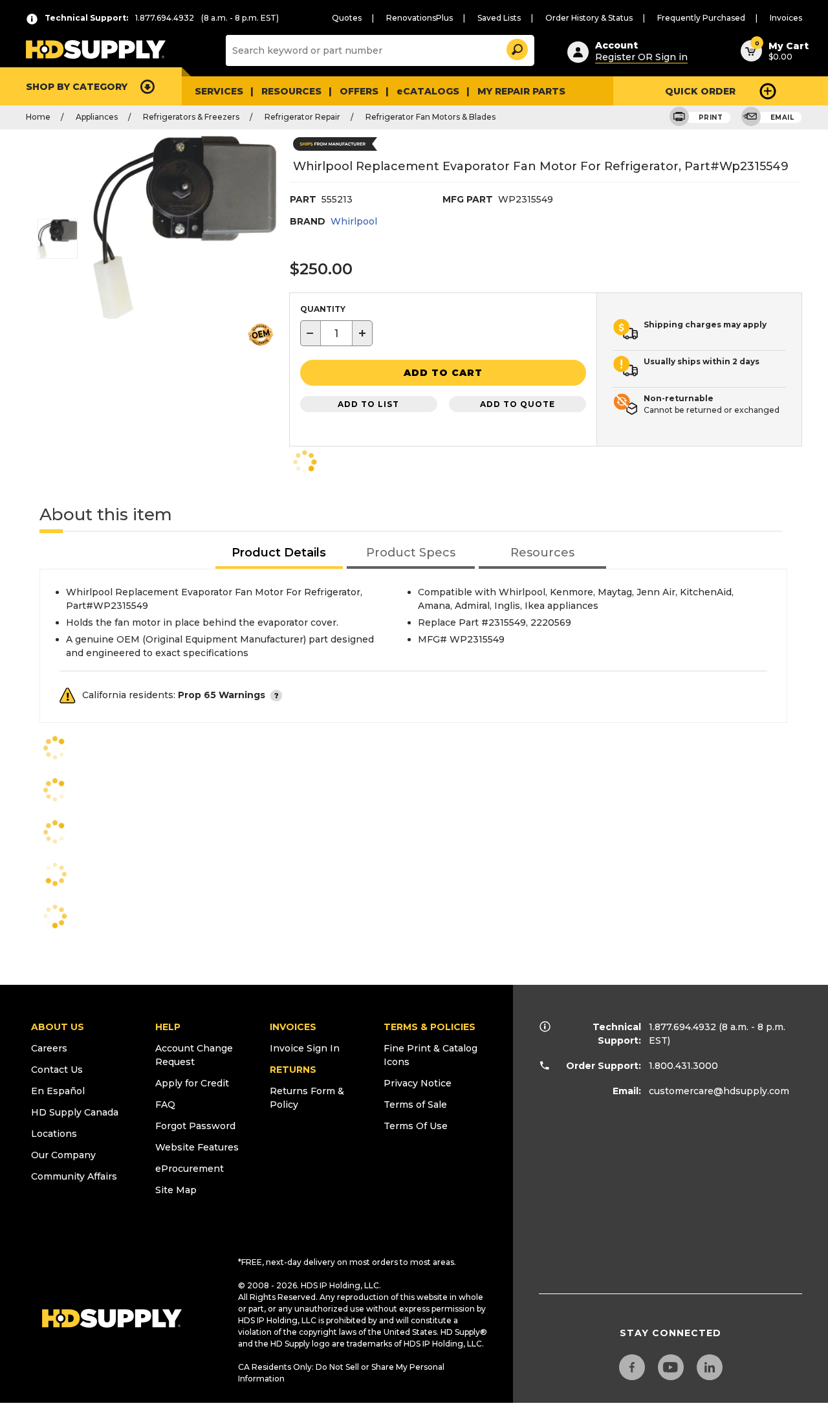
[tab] (279, 553)
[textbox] (336, 333)
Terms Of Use (416, 1126)
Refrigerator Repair (302, 117)
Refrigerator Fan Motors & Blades (430, 117)
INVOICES (293, 1027)
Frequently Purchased (701, 18)
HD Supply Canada (74, 1112)
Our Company (63, 1155)
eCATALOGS (428, 91)
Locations (54, 1133)
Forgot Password (195, 1126)
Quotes (347, 18)
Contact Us (57, 1069)
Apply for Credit (192, 1083)
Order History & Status (589, 18)
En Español (58, 1091)
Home (38, 117)
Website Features (197, 1147)
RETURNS (293, 1069)
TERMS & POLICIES (429, 1027)
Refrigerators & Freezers (191, 117)
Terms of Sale (415, 1104)
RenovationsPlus (419, 18)
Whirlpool (354, 221)
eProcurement (189, 1168)
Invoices (786, 18)
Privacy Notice (418, 1083)
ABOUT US (57, 1027)
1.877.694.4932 (682, 1027)
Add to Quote (517, 404)
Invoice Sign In (305, 1048)
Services (219, 91)
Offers (359, 91)
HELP (167, 1027)
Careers (49, 1048)
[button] (516, 47)
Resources (291, 91)
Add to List (368, 404)
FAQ (165, 1104)
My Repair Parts (521, 91)
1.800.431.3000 (683, 1066)
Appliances (97, 117)
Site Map (176, 1190)
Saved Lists (499, 18)
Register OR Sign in (641, 57)
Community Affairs (74, 1176)
